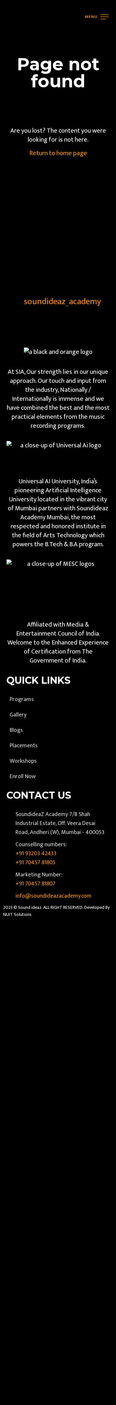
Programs (19, 74)
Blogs (13, 89)
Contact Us (21, 120)
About (14, 58)
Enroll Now (20, 105)
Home (14, 43)
